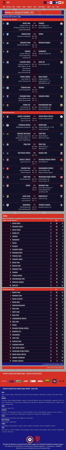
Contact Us (20, 426)
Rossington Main (25, 96)
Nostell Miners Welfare (46, 116)
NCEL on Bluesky (43, 429)
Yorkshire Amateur (44, 205)
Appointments (13, 422)
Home (4, 7)
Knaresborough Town (45, 105)
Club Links (4, 431)
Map (18, 418)
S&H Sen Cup (42, 402)
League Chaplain (13, 426)
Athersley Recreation (23, 133)
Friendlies (58, 402)
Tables (24, 7)
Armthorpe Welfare (24, 125)
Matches (19, 7)
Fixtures (7, 394)
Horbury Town (43, 153)
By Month (19, 400)
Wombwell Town (43, 185)
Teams (35, 7)
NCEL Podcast (55, 394)
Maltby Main (43, 125)
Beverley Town (26, 34)
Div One (40, 400)
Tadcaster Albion (44, 96)
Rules (25, 426)
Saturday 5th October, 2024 (12, 17)
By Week (14, 400)
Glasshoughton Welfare (46, 168)
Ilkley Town (42, 144)
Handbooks (30, 426)
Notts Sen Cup (34, 402)
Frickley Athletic (25, 77)
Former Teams (29, 418)
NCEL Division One (8, 112)
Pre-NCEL (53, 426)
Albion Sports (16, 223)
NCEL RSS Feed (60, 429)
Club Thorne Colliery (24, 153)
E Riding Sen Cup (9, 402)
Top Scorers (4, 412)
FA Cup (60, 400)
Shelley (28, 185)
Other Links (10, 431)
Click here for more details (55, 368)
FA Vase (59, 412)
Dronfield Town (25, 168)
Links (53, 7)
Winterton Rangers (44, 42)
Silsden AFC (26, 105)
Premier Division (18, 394)
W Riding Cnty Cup (50, 402)
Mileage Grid (22, 418)
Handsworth (42, 51)
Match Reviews (42, 394)
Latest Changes (5, 422)
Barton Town (26, 23)
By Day (9, 400)
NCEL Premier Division (10, 19)
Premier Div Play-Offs (33, 400)
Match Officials (41, 7)
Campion (27, 51)
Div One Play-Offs (47, 400)
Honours (42, 426)
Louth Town (42, 133)
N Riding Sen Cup (26, 402)
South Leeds (26, 196)
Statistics (29, 7)
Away (9, 408)
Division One (26, 394)
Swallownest (26, 205)
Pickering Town (25, 87)
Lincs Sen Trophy (17, 402)
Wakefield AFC (43, 196)
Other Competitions (33, 394)
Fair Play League (12, 412)
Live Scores (8, 7)
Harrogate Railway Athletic (47, 159)
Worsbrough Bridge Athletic (47, 177)
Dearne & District (25, 159)
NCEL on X (7, 429)
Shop (57, 7)
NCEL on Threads (34, 429)
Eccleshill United (25, 62)
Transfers (49, 394)
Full (2, 408)
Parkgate (41, 23)
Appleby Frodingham (24, 116)
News (13, 7)
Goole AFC (42, 62)
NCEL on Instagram (15, 429)
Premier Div (24, 400)
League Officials (5, 426)
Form (12, 408)
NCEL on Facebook (25, 429)
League (48, 7)
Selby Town (26, 177)
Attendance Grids (9, 404)
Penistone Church (17, 226)
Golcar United (43, 77)
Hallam (41, 34)
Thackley (41, 87)
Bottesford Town (25, 42)
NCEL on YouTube (52, 429)
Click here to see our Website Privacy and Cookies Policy (33, 448)
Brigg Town (27, 144)
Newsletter (47, 426)
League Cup (54, 400)
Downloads (36, 426)
